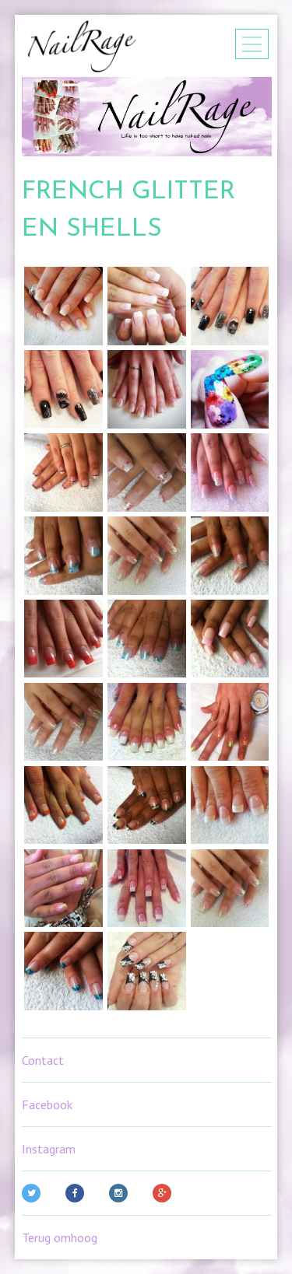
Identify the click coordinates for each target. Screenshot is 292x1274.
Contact (43, 1060)
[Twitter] (34, 1193)
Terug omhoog (59, 1237)
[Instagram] (121, 1193)
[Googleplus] (165, 1193)
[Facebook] (77, 1193)
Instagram (49, 1149)
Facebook (47, 1104)
